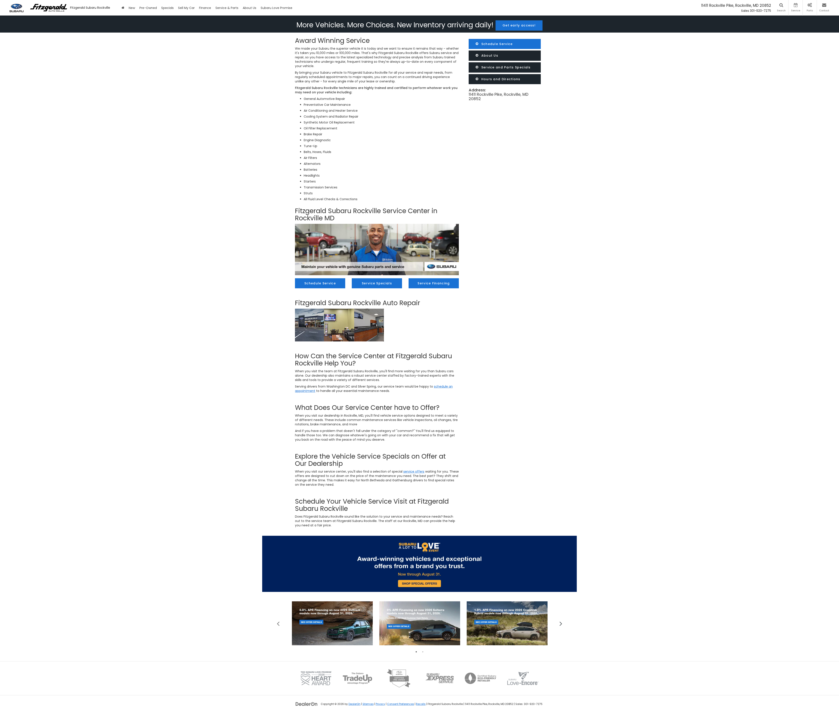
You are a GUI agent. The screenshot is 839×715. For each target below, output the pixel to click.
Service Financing (434, 283)
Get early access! (519, 25)
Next (561, 623)
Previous (278, 623)
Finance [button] (205, 8)
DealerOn (354, 704)
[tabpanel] (332, 623)
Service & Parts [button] (226, 8)
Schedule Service (496, 44)
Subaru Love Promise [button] (276, 8)
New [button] (132, 8)
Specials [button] (167, 8)
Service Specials (377, 283)
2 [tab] (423, 652)
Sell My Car (186, 8)
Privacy (380, 704)
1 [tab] (416, 652)
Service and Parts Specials (505, 67)
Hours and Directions (500, 79)
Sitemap (368, 704)
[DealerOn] (306, 704)
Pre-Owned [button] (148, 8)
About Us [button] (249, 8)
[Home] (123, 8)
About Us (489, 55)
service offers (413, 471)
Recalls (421, 704)
